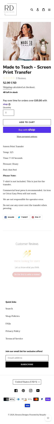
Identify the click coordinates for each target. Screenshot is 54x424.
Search (9, 309)
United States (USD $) (26, 382)
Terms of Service (14, 339)
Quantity (7, 107)
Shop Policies (13, 316)
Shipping (7, 87)
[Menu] (49, 9)
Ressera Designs (22, 414)
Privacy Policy (13, 331)
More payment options (27, 136)
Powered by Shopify (37, 414)
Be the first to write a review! (27, 274)
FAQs (8, 324)
